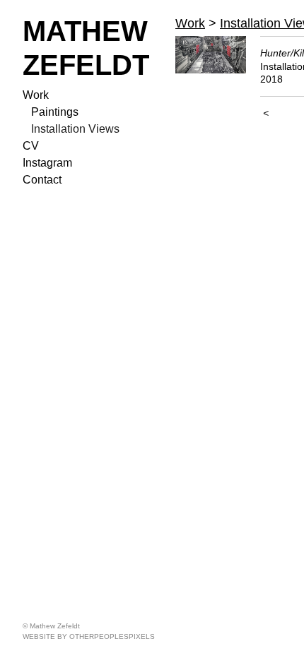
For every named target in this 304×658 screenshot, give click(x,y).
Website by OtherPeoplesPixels (89, 636)
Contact (42, 180)
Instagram (47, 163)
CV (31, 146)
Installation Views (75, 129)
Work (36, 95)
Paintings (54, 112)
